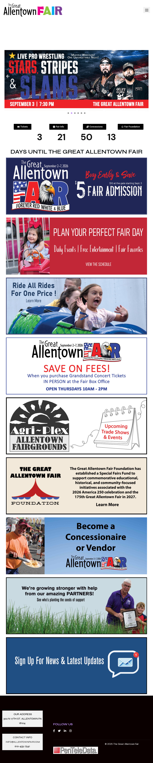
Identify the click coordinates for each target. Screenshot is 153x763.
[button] (146, 10)
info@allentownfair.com (23, 741)
